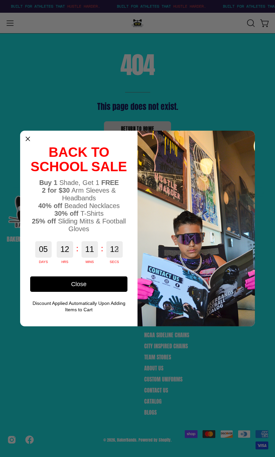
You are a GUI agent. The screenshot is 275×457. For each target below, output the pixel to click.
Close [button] (79, 284)
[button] (28, 138)
